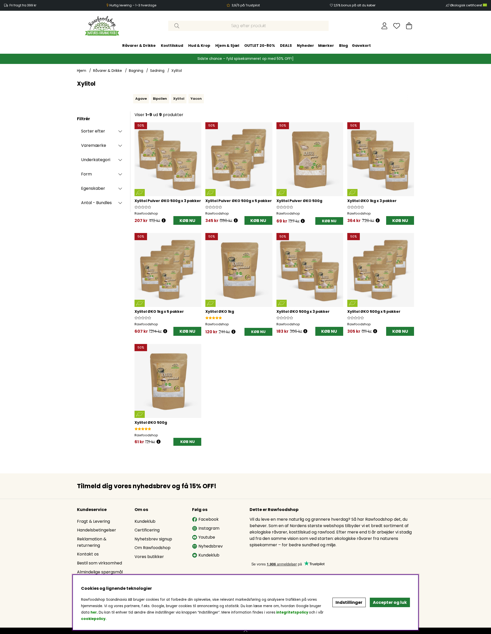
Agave (141, 98)
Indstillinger (349, 602)
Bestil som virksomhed (99, 563)
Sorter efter (93, 131)
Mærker (326, 45)
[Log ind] (384, 25)
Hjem (81, 70)
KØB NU (187, 221)
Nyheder (305, 45)
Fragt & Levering (93, 521)
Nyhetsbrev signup (153, 539)
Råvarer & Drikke (139, 45)
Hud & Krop (199, 45)
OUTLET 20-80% (259, 45)
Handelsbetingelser (96, 530)
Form (86, 174)
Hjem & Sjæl (227, 45)
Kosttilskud (172, 45)
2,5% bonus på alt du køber (354, 5)
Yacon (196, 98)
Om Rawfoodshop (153, 548)
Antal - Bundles (96, 203)
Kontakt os (88, 554)
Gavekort (361, 45)
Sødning (157, 70)
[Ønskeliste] (396, 25)
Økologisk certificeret (466, 5)
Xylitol (176, 70)
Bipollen (160, 98)
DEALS (286, 45)
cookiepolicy (93, 618)
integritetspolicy (292, 612)
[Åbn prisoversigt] (164, 220)
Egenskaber (93, 188)
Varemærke (93, 145)
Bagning (136, 70)
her (94, 612)
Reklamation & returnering (91, 542)
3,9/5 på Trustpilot (246, 5)
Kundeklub (145, 521)
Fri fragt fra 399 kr (22, 5)
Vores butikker (149, 557)
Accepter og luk (390, 602)
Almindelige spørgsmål (100, 572)
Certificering (147, 530)
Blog (343, 45)
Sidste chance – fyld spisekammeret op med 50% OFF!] (245, 58)
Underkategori (95, 160)
